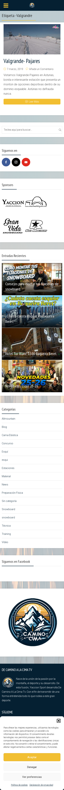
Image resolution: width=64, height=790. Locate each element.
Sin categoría (9, 501)
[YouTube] (26, 162)
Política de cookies (19, 785)
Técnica (6, 525)
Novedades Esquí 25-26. (22, 385)
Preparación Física (12, 492)
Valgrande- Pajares (22, 61)
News (5, 484)
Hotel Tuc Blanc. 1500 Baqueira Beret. (31, 353)
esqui (5, 459)
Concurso (7, 443)
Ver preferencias (32, 777)
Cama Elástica (10, 435)
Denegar (32, 767)
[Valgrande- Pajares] (32, 39)
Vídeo (5, 542)
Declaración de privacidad (41, 785)
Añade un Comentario (41, 69)
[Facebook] (6, 162)
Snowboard (8, 509)
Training (6, 534)
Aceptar (32, 757)
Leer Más (34, 101)
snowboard (8, 517)
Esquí (5, 451)
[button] (58, 721)
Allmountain (8, 418)
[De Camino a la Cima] (32, 5)
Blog (4, 427)
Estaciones (8, 468)
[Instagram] (16, 162)
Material (6, 476)
